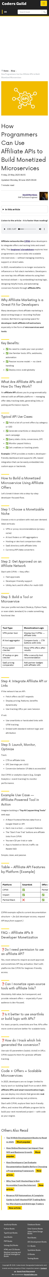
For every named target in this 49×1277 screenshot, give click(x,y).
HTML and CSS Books (12, 1249)
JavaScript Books (10, 1225)
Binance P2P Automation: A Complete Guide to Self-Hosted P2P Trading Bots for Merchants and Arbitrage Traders (25, 1199)
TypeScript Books (11, 1233)
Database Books (34, 1225)
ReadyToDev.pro (30, 1274)
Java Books (8, 1237)
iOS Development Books (37, 1242)
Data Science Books (35, 1229)
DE (5, 12)
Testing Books (33, 1258)
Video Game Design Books (35, 1233)
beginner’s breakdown (22, 249)
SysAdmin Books (34, 1250)
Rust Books (32, 1238)
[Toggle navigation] (44, 3)
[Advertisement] (24, 42)
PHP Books (8, 1241)
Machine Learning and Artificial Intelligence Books (12, 1254)
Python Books (9, 1229)
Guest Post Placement (26, 1271)
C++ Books (32, 1246)
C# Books (31, 1254)
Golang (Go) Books (11, 1245)
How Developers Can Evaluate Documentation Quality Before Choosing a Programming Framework (26, 1166)
